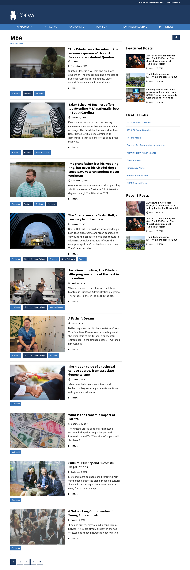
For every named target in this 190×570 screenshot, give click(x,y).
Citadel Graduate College (34, 259)
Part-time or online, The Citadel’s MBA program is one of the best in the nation (93, 274)
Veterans (39, 93)
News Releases (42, 152)
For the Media (173, 2)
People (100, 26)
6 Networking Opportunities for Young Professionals (92, 513)
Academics (23, 26)
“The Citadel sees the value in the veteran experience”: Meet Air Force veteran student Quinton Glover (93, 55)
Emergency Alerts (136, 168)
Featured (27, 93)
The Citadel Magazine (133, 26)
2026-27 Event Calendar (139, 130)
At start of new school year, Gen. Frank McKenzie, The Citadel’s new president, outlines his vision (160, 59)
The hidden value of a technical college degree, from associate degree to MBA (91, 371)
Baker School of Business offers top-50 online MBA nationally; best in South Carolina (93, 109)
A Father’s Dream (81, 318)
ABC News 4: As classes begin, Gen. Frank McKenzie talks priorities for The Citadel (162, 205)
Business (16, 93)
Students (39, 204)
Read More (73, 88)
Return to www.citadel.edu (151, 2)
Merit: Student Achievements (141, 152)
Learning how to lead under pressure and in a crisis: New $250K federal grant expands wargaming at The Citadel (161, 93)
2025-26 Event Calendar (139, 122)
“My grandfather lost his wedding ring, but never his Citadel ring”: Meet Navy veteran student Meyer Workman (93, 170)
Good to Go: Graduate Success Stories (146, 145)
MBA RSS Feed (16, 43)
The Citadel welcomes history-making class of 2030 (162, 75)
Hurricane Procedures (137, 175)
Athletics (51, 26)
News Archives (134, 160)
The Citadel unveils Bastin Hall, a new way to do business (92, 217)
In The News (166, 26)
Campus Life (76, 26)
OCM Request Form (137, 183)
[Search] (176, 37)
